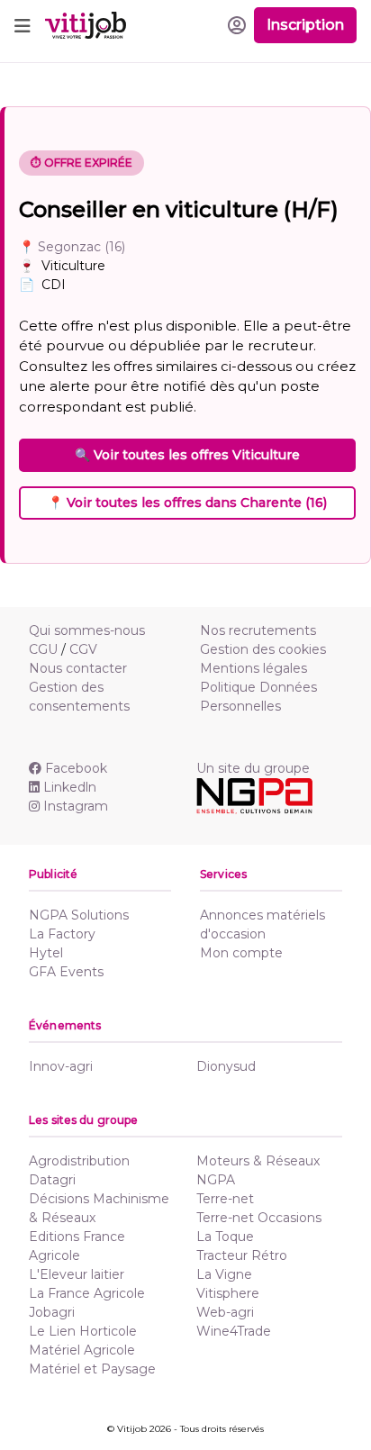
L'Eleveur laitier (76, 1274)
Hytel (46, 953)
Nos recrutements (258, 630)
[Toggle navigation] (22, 25)
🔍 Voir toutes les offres (187, 455)
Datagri (52, 1180)
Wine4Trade (233, 1331)
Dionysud (226, 1066)
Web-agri (225, 1312)
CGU (43, 649)
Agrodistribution (79, 1161)
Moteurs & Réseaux (258, 1161)
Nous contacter (78, 668)
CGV (83, 649)
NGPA (215, 1180)
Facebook (76, 768)
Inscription (305, 24)
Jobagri (52, 1312)
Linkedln (69, 787)
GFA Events (66, 972)
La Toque (225, 1236)
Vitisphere (227, 1293)
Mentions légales (253, 668)
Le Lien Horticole (83, 1331)
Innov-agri (61, 1066)
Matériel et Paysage (92, 1369)
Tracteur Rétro (241, 1255)
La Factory (62, 934)
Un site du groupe (253, 768)
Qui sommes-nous (87, 630)
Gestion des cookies (263, 649)
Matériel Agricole (82, 1350)
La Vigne (224, 1274)
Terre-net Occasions (258, 1218)
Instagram (75, 806)
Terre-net (225, 1199)
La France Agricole (87, 1293)
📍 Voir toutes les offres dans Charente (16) (187, 502)
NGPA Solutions (79, 915)
